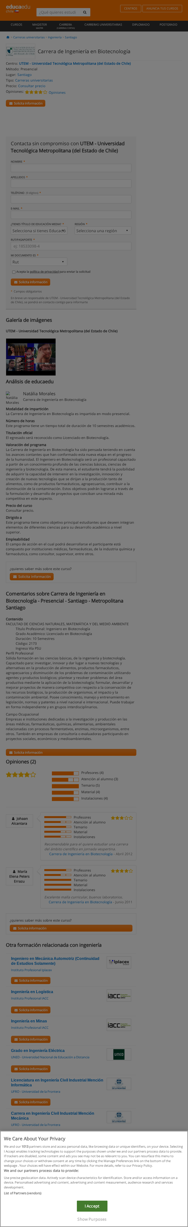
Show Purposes (91, 1219)
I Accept (92, 1206)
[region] (94, 1179)
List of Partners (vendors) (22, 1193)
